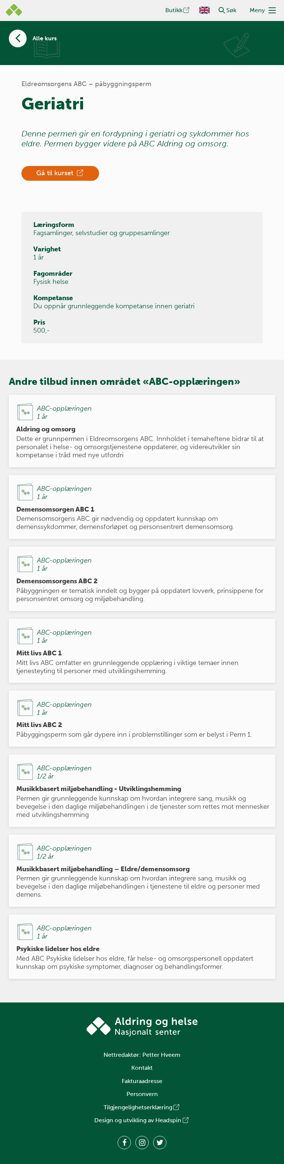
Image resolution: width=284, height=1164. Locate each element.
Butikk (173, 10)
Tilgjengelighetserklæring (138, 1107)
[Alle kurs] (18, 38)
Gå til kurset (55, 173)
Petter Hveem (161, 1054)
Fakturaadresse (142, 1081)
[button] (221, 10)
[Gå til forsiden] (142, 1026)
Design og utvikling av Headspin (137, 1120)
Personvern (142, 1093)
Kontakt (142, 1067)
